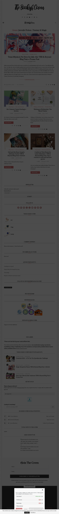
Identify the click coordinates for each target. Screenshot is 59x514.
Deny (25, 509)
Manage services (19, 505)
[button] (42, 490)
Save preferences (36, 509)
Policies (32, 512)
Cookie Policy (27, 512)
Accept (19, 509)
